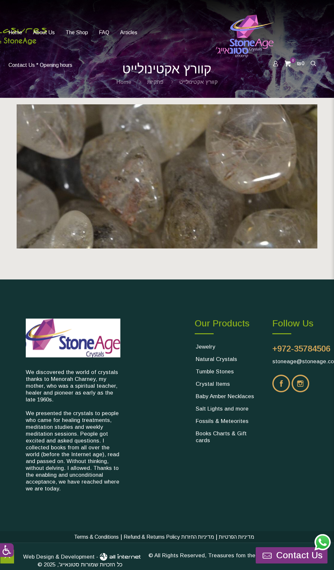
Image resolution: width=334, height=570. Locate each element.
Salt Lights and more (222, 409)
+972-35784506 (301, 348)
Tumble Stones (215, 371)
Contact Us (298, 555)
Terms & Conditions (96, 537)
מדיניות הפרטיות (236, 537)
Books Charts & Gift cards (221, 436)
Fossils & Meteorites (222, 421)
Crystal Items (213, 384)
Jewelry (205, 347)
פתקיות (155, 82)
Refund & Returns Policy (152, 537)
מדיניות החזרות (197, 537)
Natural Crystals (216, 359)
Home (123, 82)
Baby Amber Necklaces (225, 396)
